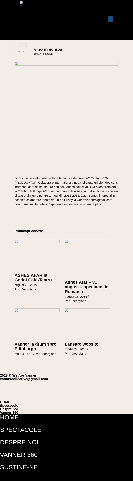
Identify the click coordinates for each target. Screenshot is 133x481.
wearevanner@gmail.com (94, 200)
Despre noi (9, 409)
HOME (5, 402)
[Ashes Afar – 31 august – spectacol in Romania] (87, 258)
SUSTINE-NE (19, 467)
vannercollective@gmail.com (24, 379)
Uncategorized (46, 54)
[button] (85, 20)
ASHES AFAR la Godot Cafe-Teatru (33, 277)
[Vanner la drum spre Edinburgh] (37, 323)
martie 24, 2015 (75, 349)
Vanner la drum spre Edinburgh (35, 346)
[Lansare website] (87, 323)
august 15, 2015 (76, 296)
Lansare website (81, 344)
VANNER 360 (19, 454)
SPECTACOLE (20, 429)
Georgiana (28, 289)
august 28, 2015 (26, 285)
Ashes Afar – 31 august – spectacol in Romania (87, 287)
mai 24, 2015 (24, 354)
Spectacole (9, 405)
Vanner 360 (9, 412)
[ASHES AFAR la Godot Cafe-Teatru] (37, 255)
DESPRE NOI (19, 442)
